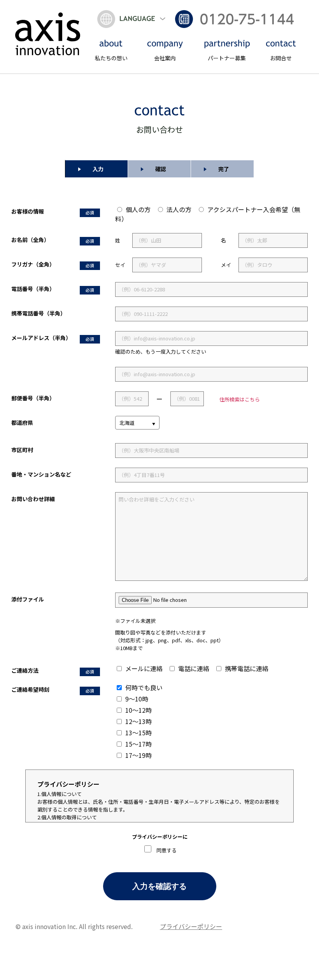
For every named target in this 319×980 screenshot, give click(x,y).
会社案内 (165, 58)
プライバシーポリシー (191, 926)
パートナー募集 (227, 58)
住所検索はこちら (239, 399)
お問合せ (281, 58)
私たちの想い (111, 58)
